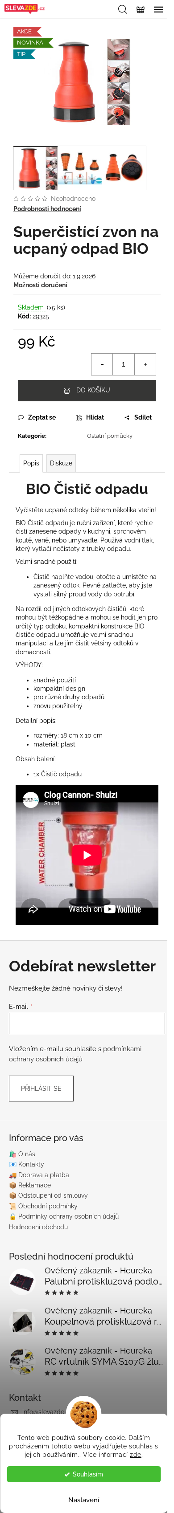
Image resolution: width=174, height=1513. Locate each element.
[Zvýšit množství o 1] (145, 364)
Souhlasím (88, 1474)
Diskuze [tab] (61, 463)
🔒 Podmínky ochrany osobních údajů (64, 1216)
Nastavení (83, 1500)
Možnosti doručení (40, 285)
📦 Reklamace (30, 1185)
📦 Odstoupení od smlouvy (48, 1195)
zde (135, 1454)
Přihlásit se (41, 1088)
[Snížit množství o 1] (102, 364)
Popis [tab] (31, 463)
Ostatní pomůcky (110, 435)
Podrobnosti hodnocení (47, 208)
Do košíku (93, 390)
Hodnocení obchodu (38, 1227)
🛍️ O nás (22, 1154)
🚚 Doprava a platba (39, 1175)
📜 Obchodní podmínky (43, 1206)
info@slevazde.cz (47, 1411)
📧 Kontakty (26, 1164)
